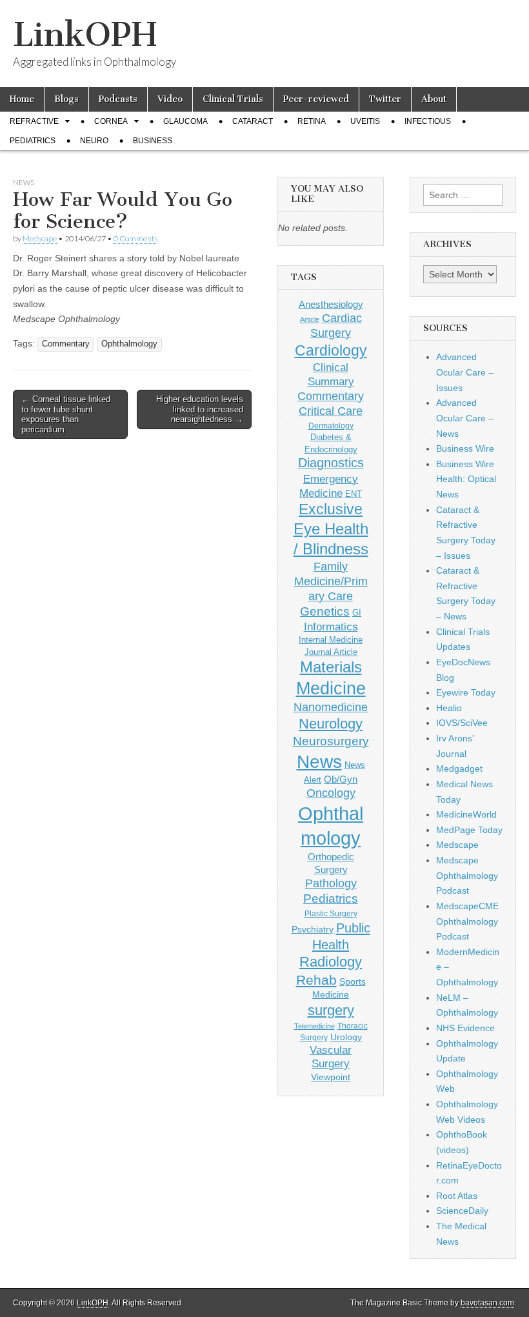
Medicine (331, 688)
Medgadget (459, 768)
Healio (449, 708)
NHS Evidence (465, 1028)
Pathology (331, 883)
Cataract (252, 121)
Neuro (94, 140)
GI (356, 613)
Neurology (331, 724)
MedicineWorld (466, 814)
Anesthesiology (331, 304)
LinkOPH (85, 34)
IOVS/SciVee (462, 723)
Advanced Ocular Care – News (465, 417)
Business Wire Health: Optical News (466, 479)
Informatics (331, 627)
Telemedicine (314, 1026)
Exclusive (331, 509)
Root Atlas (456, 1196)
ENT (353, 494)
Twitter (385, 99)
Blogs (66, 99)
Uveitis (365, 121)
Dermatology (331, 425)
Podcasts (118, 99)
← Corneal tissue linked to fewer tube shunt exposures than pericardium (65, 414)
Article (309, 319)
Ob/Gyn (340, 779)
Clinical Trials (233, 99)
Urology (346, 1037)
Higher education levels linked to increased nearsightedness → (199, 409)
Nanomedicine (331, 707)
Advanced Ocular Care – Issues (465, 372)
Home (22, 99)
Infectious (427, 121)
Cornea (111, 121)
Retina (311, 121)
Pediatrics (32, 140)
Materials (331, 667)
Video (170, 99)
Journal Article (330, 652)
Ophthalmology (129, 343)
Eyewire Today (465, 692)
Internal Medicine (331, 640)
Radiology (330, 962)
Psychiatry (313, 929)
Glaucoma (185, 121)
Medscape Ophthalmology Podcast (467, 875)
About (433, 99)
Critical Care (331, 411)
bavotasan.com (487, 1302)
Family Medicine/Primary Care (331, 581)
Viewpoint (330, 1077)
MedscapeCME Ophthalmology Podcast (467, 921)
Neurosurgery (331, 741)
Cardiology (331, 350)
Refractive (34, 121)
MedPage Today (469, 830)
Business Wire (465, 448)
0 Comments (135, 238)
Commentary (66, 343)
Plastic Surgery (330, 913)
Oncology (330, 793)
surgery (331, 1010)
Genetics (325, 611)
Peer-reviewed (316, 99)
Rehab (316, 979)
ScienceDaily (462, 1210)
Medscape (40, 238)
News (23, 182)
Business (152, 140)
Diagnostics (331, 463)
